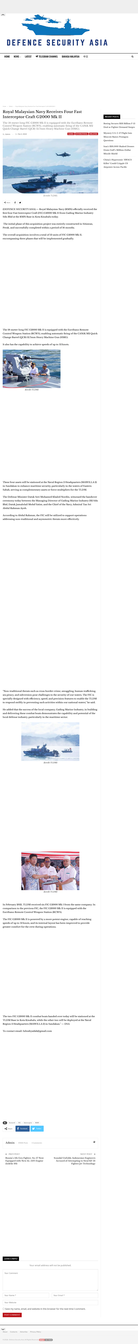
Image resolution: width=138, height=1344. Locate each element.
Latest (28, 56)
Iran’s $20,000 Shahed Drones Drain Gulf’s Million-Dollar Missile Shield (119, 150)
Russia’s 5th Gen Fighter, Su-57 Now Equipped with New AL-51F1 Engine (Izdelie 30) (24, 1161)
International (82, 134)
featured (12, 1123)
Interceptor (28, 1123)
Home (7, 56)
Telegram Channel (48, 56)
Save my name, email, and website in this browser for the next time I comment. (45, 1308)
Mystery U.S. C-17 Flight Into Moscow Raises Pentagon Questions (118, 137)
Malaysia (93, 134)
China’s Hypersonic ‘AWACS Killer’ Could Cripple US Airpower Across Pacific (118, 163)
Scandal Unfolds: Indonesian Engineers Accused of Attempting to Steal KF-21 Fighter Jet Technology (74, 1161)
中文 (85, 56)
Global (71, 134)
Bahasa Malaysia (70, 56)
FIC (19, 1123)
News (16, 56)
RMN (37, 1123)
